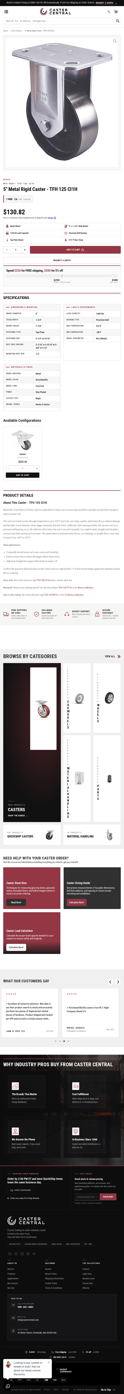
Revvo (6, 180)
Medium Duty (88, 1278)
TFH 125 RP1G (51, 594)
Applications (12, 1278)
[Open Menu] (6, 11)
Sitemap (65, 1390)
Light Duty (87, 1274)
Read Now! (16, 902)
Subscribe (108, 1197)
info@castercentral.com (28, 1320)
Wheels (86, 1288)
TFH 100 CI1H (43, 580)
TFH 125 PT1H (65, 587)
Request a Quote (62, 260)
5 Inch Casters (16, 31)
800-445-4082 (25, 1306)
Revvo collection (85, 587)
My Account (12, 1283)
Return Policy (51, 1274)
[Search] (117, 21)
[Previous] (110, 982)
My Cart (10, 1288)
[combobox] (62, 20)
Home (5, 31)
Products (11, 1274)
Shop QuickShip (22, 1190)
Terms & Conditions (53, 1288)
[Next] (118, 982)
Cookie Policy (51, 1283)
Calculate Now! (76, 902)
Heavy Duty (88, 1283)
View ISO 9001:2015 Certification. (22, 1237)
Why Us (10, 1269)
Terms (56, 1390)
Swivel (23, 454)
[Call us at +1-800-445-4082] (109, 11)
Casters (86, 1269)
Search (48, 1269)
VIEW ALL (110, 656)
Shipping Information (54, 1278)
